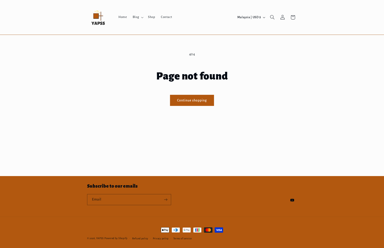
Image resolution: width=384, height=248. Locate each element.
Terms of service (182, 238)
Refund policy (140, 238)
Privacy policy (161, 238)
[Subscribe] (165, 199)
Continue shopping (192, 100)
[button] (137, 17)
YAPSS (100, 238)
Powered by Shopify (116, 238)
